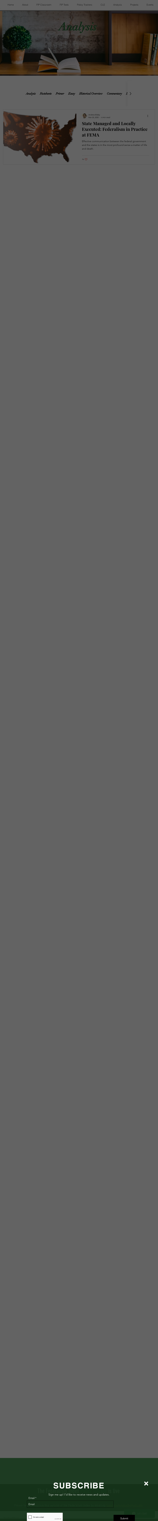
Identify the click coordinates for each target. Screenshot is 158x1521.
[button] (146, 1483)
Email (32, 1498)
